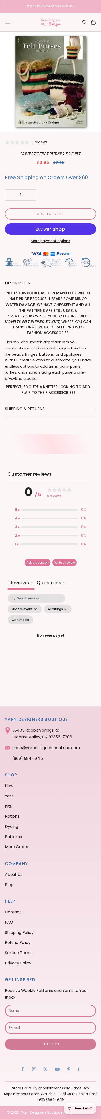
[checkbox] (20, 619)
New (9, 786)
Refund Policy (18, 942)
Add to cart (50, 213)
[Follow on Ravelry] (79, 1069)
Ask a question (37, 562)
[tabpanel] (50, 641)
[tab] (51, 583)
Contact (13, 912)
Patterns (13, 837)
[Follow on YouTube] (57, 1069)
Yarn (9, 796)
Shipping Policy (19, 932)
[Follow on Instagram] (34, 1069)
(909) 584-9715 (50, 1099)
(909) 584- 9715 (27, 758)
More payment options (50, 240)
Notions (12, 816)
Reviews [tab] (21, 582)
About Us (13, 874)
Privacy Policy (18, 963)
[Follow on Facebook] (22, 1069)
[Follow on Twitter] (45, 1069)
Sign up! (51, 1044)
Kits (8, 806)
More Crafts (16, 847)
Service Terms (19, 953)
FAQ (9, 922)
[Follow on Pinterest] (68, 1069)
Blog (9, 884)
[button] (50, 510)
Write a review (64, 562)
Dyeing (11, 826)
